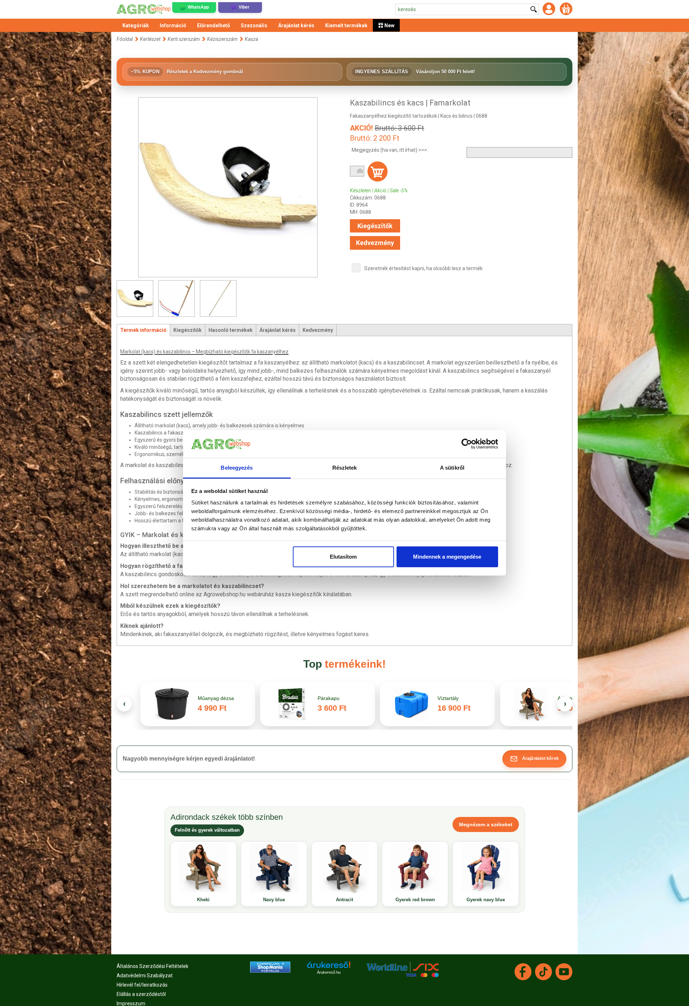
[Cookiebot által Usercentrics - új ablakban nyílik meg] (466, 444)
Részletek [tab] (344, 468)
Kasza (251, 39)
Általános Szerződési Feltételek (152, 966)
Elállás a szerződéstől (141, 994)
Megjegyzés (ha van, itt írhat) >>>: (390, 150)
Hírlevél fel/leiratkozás (142, 985)
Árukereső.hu (329, 972)
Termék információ (143, 330)
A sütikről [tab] (452, 468)
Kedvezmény (375, 242)
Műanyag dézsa (216, 698)
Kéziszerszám (222, 39)
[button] (534, 758)
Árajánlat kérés (277, 330)
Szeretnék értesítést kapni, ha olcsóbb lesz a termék (423, 268)
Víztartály (448, 698)
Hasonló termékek (230, 330)
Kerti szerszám (184, 39)
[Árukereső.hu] (328, 967)
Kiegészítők (375, 226)
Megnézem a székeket (485, 824)
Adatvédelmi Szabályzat (145, 975)
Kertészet (150, 39)
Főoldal (125, 39)
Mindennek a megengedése (447, 557)
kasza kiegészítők (299, 594)
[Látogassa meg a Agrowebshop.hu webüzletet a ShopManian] (270, 966)
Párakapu (328, 698)
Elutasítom (343, 557)
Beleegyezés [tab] (237, 468)
